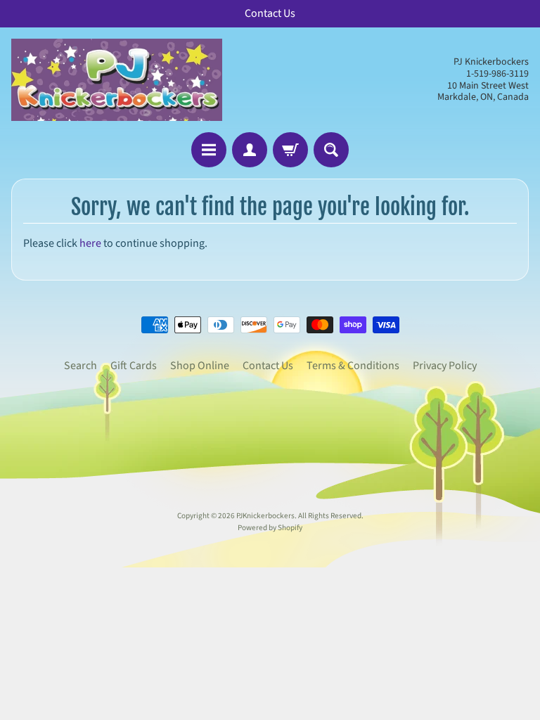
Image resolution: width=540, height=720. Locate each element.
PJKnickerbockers (265, 515)
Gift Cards (133, 365)
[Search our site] (331, 149)
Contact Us (268, 365)
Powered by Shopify (270, 527)
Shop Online (199, 365)
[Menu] (208, 149)
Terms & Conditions (353, 365)
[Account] (249, 149)
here (90, 243)
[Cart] (290, 149)
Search (80, 365)
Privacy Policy (445, 365)
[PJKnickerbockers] (116, 80)
